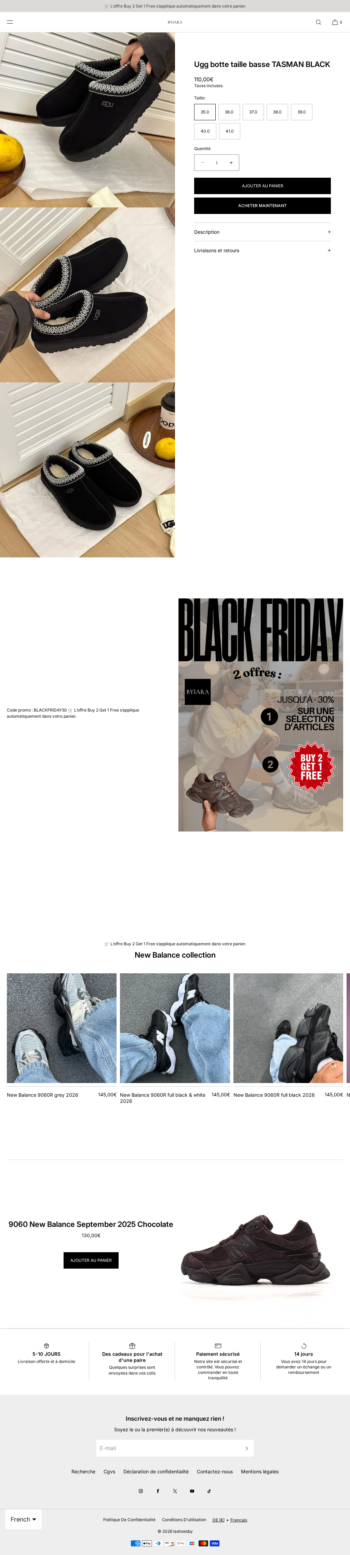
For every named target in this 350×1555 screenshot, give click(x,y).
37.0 (253, 111)
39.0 (301, 111)
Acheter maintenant (262, 205)
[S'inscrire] (245, 1448)
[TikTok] (209, 1491)
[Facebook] (157, 1491)
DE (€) (219, 1520)
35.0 (205, 111)
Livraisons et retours (216, 250)
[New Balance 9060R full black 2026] (288, 1028)
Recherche (83, 1471)
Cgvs (109, 1471)
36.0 (229, 111)
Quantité (202, 148)
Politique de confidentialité (129, 1519)
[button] (318, 22)
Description (206, 232)
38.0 (277, 111)
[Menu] (15, 22)
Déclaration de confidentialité (156, 1471)
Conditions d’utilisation (184, 1519)
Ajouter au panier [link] (91, 1260)
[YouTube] (192, 1491)
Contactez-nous (215, 1471)
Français (238, 1520)
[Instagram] (140, 1491)
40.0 (205, 131)
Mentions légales (260, 1471)
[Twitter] (175, 1491)
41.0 (230, 131)
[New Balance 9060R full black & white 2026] (175, 1028)
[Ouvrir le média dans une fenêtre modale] (87, 119)
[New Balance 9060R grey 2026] (62, 1028)
